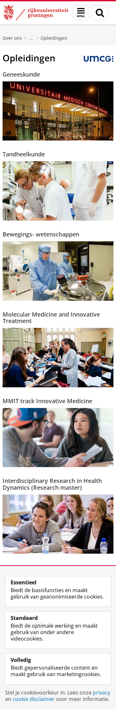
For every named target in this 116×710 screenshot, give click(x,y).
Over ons (12, 38)
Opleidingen (54, 38)
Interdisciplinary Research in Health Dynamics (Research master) (52, 484)
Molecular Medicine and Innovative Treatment (51, 317)
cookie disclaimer (34, 699)
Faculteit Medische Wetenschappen (31, 38)
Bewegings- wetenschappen (41, 234)
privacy (101, 692)
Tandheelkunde (24, 154)
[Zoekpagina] (100, 12)
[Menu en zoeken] (81, 12)
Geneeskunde (21, 74)
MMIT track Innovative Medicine (47, 401)
